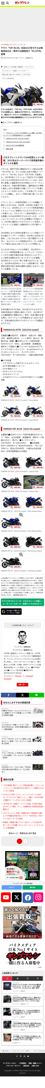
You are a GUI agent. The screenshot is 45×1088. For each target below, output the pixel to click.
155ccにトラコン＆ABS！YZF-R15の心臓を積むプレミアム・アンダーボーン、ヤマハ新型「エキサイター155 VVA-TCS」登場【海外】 (26, 986)
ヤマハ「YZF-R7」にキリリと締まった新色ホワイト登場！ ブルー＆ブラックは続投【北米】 (16, 741)
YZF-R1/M (26, 74)
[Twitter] (22, 695)
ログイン (12, 887)
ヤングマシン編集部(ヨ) (25, 58)
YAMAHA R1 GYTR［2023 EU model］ (17, 138)
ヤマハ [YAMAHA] (8, 78)
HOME (7, 1051)
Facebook (29, 676)
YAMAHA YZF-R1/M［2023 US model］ (17, 142)
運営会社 (26, 1066)
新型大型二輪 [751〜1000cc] (11, 74)
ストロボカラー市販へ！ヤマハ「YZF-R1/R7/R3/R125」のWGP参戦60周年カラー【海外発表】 (17, 727)
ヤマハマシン (29, 67)
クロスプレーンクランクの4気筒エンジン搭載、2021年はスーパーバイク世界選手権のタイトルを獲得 (22, 134)
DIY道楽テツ (16, 1042)
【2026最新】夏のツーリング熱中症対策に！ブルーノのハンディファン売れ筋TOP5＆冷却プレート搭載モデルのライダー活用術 (23, 788)
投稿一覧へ (21, 684)
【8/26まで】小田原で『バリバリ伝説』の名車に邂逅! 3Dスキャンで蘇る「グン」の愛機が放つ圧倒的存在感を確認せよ (23, 806)
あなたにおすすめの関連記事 (14, 145)
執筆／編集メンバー (35, 1063)
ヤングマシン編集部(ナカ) (20, 1004)
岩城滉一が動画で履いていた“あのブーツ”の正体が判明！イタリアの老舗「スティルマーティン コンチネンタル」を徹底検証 (23, 825)
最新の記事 (8, 149)
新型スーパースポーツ (20, 71)
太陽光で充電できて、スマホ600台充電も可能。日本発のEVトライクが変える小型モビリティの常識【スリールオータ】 (26, 1012)
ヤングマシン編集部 (18, 991)
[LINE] (36, 695)
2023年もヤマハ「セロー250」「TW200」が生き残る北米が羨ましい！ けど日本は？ (17, 769)
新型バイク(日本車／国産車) (13, 67)
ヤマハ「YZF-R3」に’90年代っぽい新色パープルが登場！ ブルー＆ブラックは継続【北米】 (17, 755)
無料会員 (32, 887)
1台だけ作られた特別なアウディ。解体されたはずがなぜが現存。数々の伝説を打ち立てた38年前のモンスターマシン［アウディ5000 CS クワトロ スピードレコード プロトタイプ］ (26, 999)
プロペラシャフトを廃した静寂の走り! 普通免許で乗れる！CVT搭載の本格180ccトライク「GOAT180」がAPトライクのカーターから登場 (23, 816)
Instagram (8, 678)
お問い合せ (35, 1066)
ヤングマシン (6, 71)
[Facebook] (8, 695)
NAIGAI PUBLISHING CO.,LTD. (24, 1070)
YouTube (18, 676)
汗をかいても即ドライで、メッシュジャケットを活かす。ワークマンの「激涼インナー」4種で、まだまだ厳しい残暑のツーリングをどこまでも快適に (23, 797)
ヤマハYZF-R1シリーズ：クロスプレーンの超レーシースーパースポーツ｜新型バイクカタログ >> (22, 602)
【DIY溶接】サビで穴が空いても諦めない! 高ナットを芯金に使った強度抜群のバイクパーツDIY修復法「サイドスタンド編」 (26, 1037)
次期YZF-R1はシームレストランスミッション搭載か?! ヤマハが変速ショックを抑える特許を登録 (16, 713)
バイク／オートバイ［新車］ (21, 1051)
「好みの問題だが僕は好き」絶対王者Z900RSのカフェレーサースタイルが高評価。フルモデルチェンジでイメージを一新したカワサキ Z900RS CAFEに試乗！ (26, 1025)
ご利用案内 (22, 1063)
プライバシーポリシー (13, 1066)
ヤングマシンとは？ (9, 1063)
